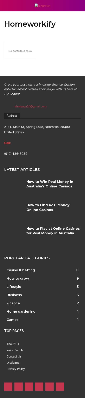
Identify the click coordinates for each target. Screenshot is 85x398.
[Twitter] (49, 387)
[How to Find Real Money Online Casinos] (13, 211)
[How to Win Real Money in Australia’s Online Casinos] (13, 187)
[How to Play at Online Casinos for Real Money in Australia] (13, 234)
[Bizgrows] (42, 6)
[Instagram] (18, 387)
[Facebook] (8, 387)
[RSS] (39, 387)
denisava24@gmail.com (31, 106)
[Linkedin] (29, 387)
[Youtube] (60, 387)
